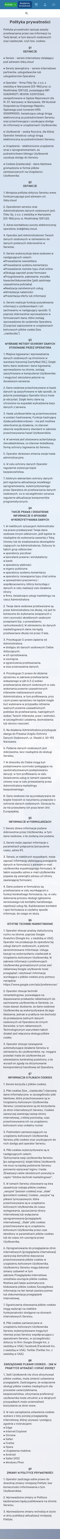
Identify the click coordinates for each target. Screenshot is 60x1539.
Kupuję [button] (10, 4)
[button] (26, 13)
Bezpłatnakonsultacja (24, 4)
